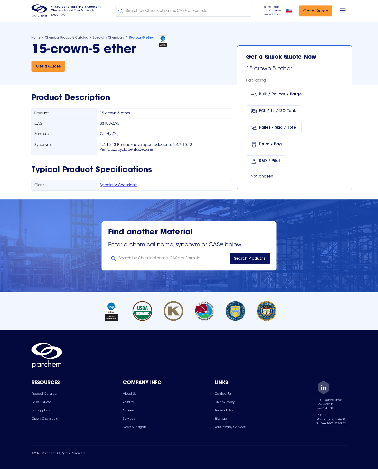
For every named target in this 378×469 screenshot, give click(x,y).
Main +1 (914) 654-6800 (331, 419)
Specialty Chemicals (118, 185)
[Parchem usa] (39, 11)
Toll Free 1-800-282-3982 (331, 423)
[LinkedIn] (324, 388)
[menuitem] (44, 394)
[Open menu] (342, 11)
